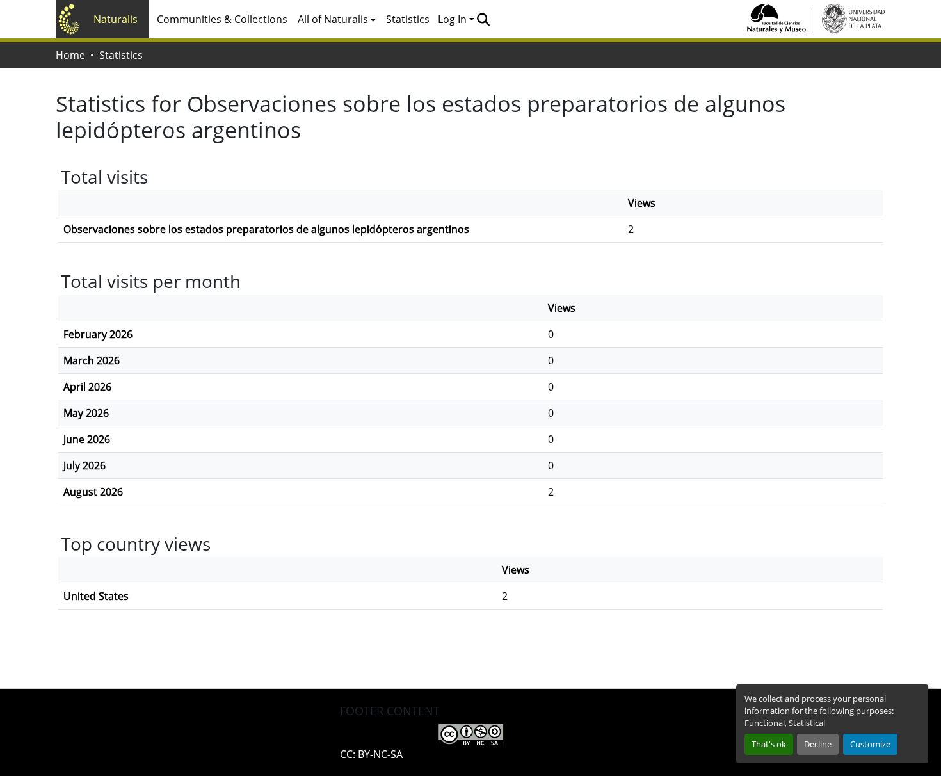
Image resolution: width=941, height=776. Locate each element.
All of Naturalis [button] (333, 19)
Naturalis (115, 19)
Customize (870, 744)
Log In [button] (453, 19)
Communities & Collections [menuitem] (222, 19)
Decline (818, 744)
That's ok (769, 744)
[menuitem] (337, 19)
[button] (483, 19)
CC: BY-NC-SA (371, 754)
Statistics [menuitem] (408, 19)
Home (70, 55)
